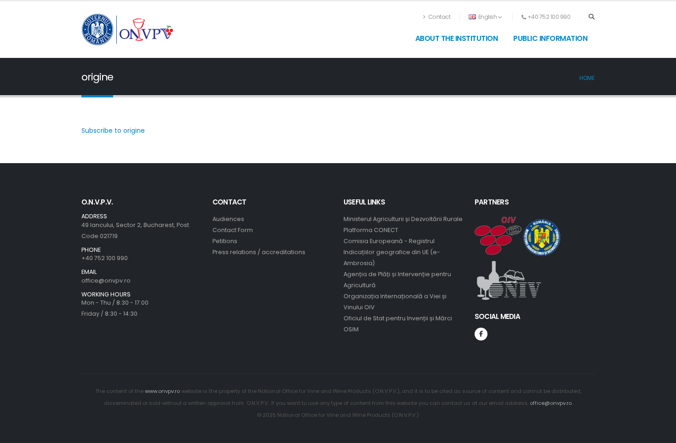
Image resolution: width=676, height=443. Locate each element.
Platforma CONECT (371, 230)
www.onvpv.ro (162, 391)
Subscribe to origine (113, 130)
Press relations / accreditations (258, 252)
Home (587, 78)
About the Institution (456, 38)
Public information (550, 38)
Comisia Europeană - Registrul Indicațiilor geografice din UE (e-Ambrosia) (392, 252)
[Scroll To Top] (659, 432)
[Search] (592, 17)
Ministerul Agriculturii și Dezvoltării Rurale (403, 219)
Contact (438, 17)
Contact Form (232, 230)
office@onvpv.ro (106, 280)
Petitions (224, 241)
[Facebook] (481, 334)
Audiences (228, 219)
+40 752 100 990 (104, 258)
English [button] (487, 17)
